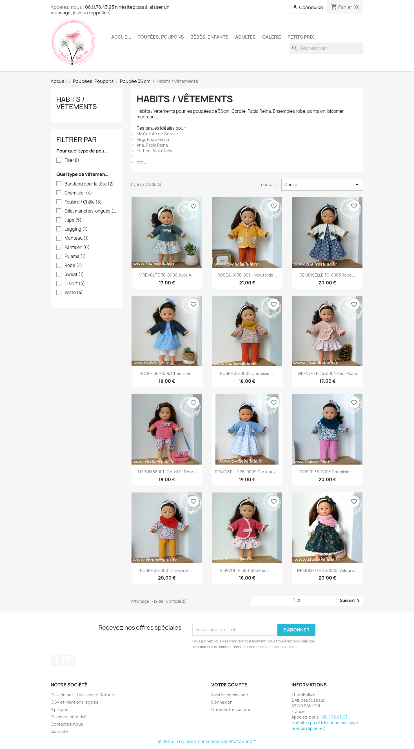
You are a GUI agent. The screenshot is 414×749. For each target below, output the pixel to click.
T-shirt (74, 283)
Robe (73, 265)
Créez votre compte (230, 709)
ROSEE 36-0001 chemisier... (166, 570)
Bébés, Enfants (209, 37)
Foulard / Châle (83, 202)
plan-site (59, 731)
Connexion (222, 702)
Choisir (322, 184)
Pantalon (77, 247)
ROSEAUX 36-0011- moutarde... (247, 275)
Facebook (57, 660)
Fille (71, 160)
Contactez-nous (67, 724)
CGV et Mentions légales (74, 702)
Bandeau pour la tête (89, 184)
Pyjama (75, 256)
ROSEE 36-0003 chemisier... (327, 471)
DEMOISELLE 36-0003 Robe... (327, 275)
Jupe (73, 220)
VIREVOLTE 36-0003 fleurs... (247, 570)
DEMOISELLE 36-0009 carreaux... (247, 471)
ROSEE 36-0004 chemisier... (247, 373)
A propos (59, 709)
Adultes (245, 37)
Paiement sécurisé (69, 716)
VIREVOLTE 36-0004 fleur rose (327, 373)
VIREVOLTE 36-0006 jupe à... (167, 275)
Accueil (121, 37)
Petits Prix (301, 37)
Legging (76, 229)
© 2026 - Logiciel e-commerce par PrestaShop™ (207, 741)
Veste (73, 292)
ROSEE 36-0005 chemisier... (167, 373)
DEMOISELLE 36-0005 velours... (327, 570)
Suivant (351, 600)
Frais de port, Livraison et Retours (83, 694)
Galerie (271, 37)
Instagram (69, 660)
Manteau (76, 238)
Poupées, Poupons (160, 37)
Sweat (74, 274)
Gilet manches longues (90, 211)
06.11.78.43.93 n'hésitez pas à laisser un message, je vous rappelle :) (110, 10)
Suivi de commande (229, 694)
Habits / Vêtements (76, 102)
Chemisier (78, 193)
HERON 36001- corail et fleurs (167, 471)
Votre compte (229, 685)
